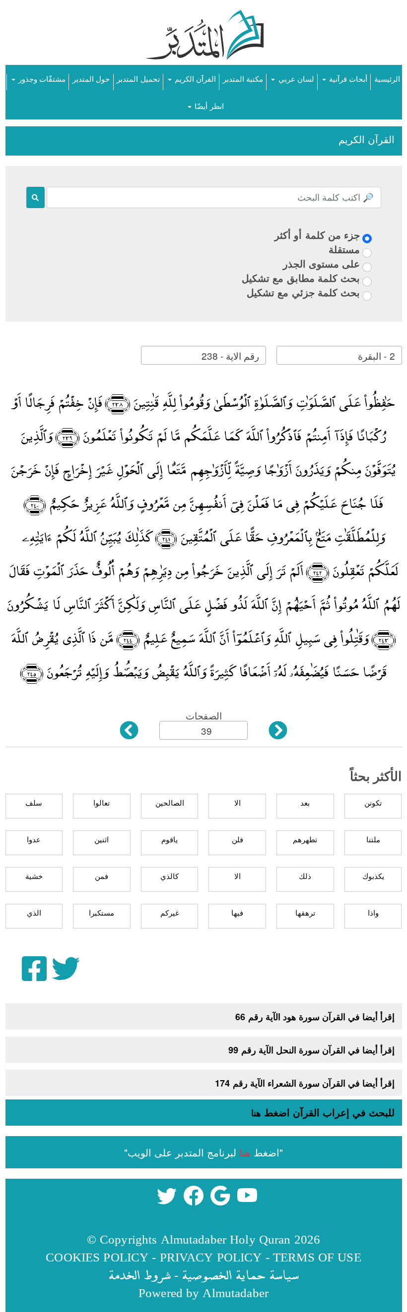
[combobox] (339, 355)
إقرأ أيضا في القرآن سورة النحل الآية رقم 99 (311, 1049)
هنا (256, 1112)
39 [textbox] (206, 730)
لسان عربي (295, 78)
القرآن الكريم (194, 78)
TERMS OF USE (317, 1257)
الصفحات (204, 715)
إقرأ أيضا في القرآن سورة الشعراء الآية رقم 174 (305, 1083)
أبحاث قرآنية (347, 78)
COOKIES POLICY (97, 1257)
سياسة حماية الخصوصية (240, 1274)
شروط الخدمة (139, 1274)
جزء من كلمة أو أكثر (317, 234)
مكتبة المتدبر (243, 78)
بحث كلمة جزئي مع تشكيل (303, 292)
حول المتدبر (91, 78)
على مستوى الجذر (321, 263)
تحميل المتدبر (138, 78)
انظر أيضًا (208, 106)
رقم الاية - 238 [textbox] (230, 355)
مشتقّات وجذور (41, 78)
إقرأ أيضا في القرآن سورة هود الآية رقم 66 (315, 1016)
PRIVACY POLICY (211, 1257)
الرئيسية (387, 78)
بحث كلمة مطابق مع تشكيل (301, 277)
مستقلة (344, 249)
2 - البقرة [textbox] (376, 355)
